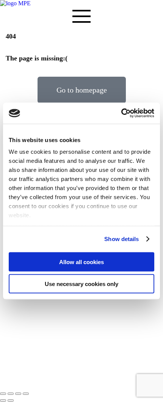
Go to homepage (81, 90)
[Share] (11, 394)
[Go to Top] (2, 385)
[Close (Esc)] (3, 394)
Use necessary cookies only (81, 284)
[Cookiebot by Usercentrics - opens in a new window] (121, 113)
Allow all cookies (81, 261)
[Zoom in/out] (26, 394)
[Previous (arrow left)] (3, 400)
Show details (121, 239)
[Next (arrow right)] (11, 400)
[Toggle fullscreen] (18, 394)
